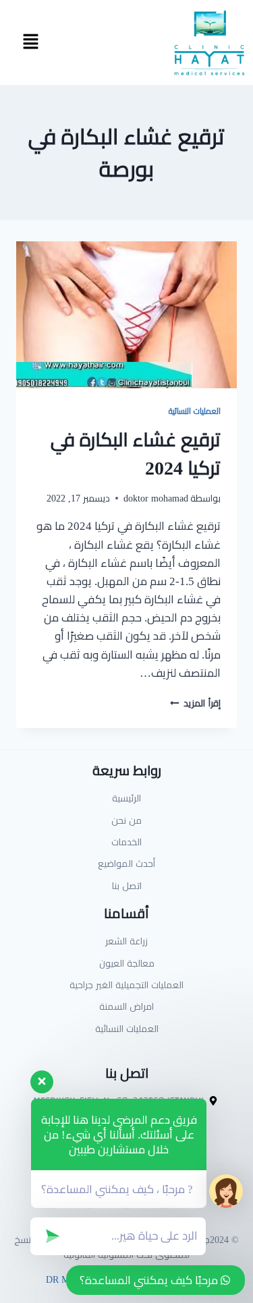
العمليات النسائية (195, 411)
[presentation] (126, 314)
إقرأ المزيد (195, 703)
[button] (30, 42)
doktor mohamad (155, 498)
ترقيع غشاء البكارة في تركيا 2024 (136, 453)
